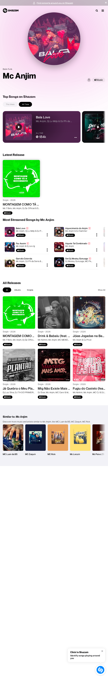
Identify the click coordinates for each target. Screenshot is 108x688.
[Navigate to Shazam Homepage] (11, 10)
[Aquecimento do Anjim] (75, 232)
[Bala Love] (26, 232)
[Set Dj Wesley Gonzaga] (75, 262)
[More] (47, 235)
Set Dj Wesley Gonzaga (76, 258)
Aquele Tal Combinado (76, 243)
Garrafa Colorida (24, 258)
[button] (106, 2)
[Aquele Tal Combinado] (75, 247)
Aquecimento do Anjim (76, 228)
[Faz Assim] (26, 247)
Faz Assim (21, 243)
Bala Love (20, 228)
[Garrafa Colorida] (26, 262)
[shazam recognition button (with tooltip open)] (100, 670)
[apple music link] (98, 80)
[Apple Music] (7, 213)
